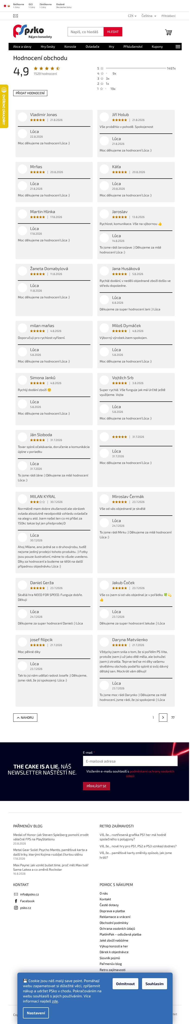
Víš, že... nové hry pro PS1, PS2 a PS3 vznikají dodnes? (138, 846)
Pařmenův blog (111, 964)
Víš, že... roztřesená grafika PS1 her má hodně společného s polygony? (133, 837)
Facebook (27, 901)
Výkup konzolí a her (114, 946)
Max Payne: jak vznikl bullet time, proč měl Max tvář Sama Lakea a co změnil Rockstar (51, 867)
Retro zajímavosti (112, 970)
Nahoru (27, 717)
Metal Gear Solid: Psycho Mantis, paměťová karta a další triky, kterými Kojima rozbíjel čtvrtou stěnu (50, 852)
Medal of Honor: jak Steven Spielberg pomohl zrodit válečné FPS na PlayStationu (51, 837)
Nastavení (36, 1013)
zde (55, 1001)
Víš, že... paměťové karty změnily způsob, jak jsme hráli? (136, 855)
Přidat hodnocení (30, 93)
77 (172, 717)
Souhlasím (155, 983)
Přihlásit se (96, 786)
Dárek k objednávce (114, 952)
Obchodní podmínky (114, 923)
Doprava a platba (112, 911)
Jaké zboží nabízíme (114, 940)
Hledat (113, 32)
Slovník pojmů (110, 958)
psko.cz (25, 908)
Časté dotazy (109, 905)
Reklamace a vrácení (115, 917)
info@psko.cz (29, 894)
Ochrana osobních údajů (117, 928)
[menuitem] (22, 46)
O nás (104, 893)
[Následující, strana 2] (163, 717)
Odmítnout (125, 983)
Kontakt (105, 899)
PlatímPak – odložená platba (120, 934)
